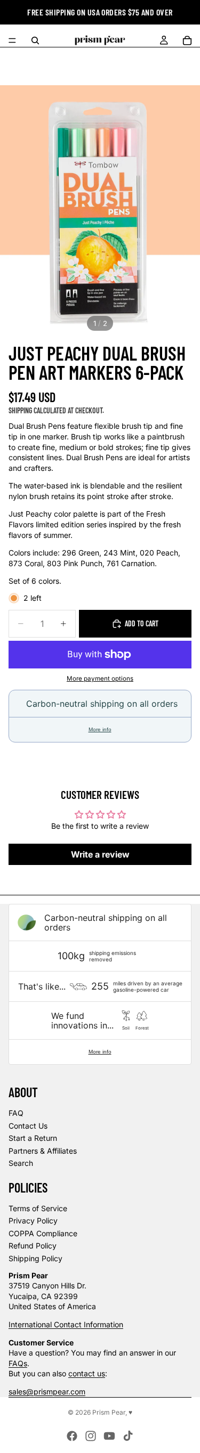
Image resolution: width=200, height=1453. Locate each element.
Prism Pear (108, 1412)
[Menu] (12, 40)
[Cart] (187, 40)
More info (100, 729)
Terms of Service (38, 1208)
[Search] (35, 40)
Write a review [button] (100, 854)
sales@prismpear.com (47, 1391)
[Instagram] (90, 1436)
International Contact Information (66, 1324)
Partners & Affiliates (43, 1150)
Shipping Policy (35, 1258)
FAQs (18, 1363)
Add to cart (141, 623)
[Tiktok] (128, 1436)
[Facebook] (72, 1436)
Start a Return (33, 1137)
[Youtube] (109, 1436)
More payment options (100, 678)
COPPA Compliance (43, 1233)
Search (21, 1163)
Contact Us (28, 1125)
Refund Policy (33, 1245)
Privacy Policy (33, 1220)
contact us (86, 1373)
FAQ (16, 1112)
